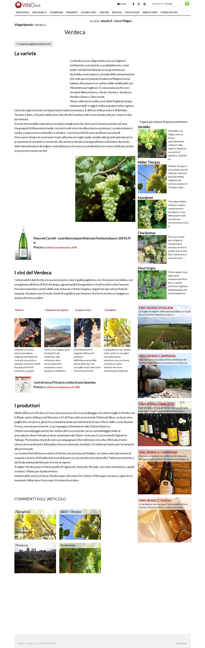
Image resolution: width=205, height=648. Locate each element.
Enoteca (117, 12)
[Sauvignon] (153, 214)
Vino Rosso (22, 12)
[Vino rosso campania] (165, 375)
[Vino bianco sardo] (165, 519)
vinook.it (106, 21)
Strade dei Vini (168, 12)
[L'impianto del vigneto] (58, 332)
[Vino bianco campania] (165, 471)
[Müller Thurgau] (80, 524)
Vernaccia (21, 545)
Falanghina (22, 512)
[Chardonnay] (153, 249)
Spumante (72, 12)
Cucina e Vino (88, 12)
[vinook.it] (27, 4)
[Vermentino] (80, 557)
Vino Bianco (39, 12)
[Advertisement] (51, 21)
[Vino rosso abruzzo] (165, 423)
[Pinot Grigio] (153, 284)
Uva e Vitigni (132, 12)
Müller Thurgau (71, 512)
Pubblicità (181, 643)
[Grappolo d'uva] (88, 332)
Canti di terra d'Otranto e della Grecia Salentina (65, 382)
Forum (123, 4)
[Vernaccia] (35, 557)
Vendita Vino (149, 12)
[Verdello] (153, 143)
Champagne (56, 12)
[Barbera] (28, 332)
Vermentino (67, 545)
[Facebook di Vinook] (133, 4)
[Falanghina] (118, 332)
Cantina (104, 12)
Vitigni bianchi (23, 24)
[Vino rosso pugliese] (165, 327)
